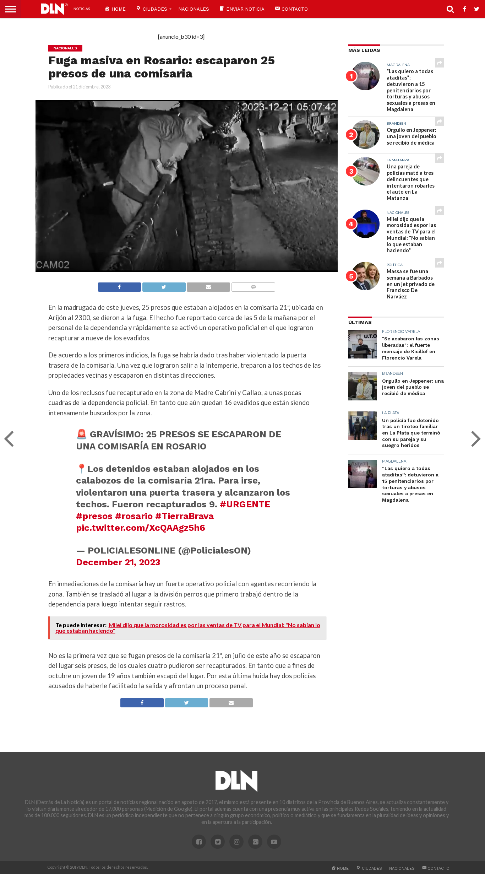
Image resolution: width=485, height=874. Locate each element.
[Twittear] (163, 285)
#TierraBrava (184, 516)
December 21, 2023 (118, 562)
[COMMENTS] (253, 285)
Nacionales (193, 9)
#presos (94, 516)
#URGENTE (245, 504)
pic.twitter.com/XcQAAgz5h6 (140, 527)
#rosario (134, 516)
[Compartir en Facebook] (119, 285)
